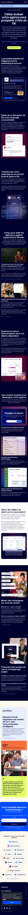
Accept (11, 902)
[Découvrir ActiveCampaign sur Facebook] (4, 908)
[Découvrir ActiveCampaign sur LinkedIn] (7, 908)
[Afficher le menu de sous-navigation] (26, 5)
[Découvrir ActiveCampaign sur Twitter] (2, 908)
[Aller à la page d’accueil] (7, 2)
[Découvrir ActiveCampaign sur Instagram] (9, 908)
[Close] (21, 896)
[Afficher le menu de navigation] (25, 2)
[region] (12, 899)
